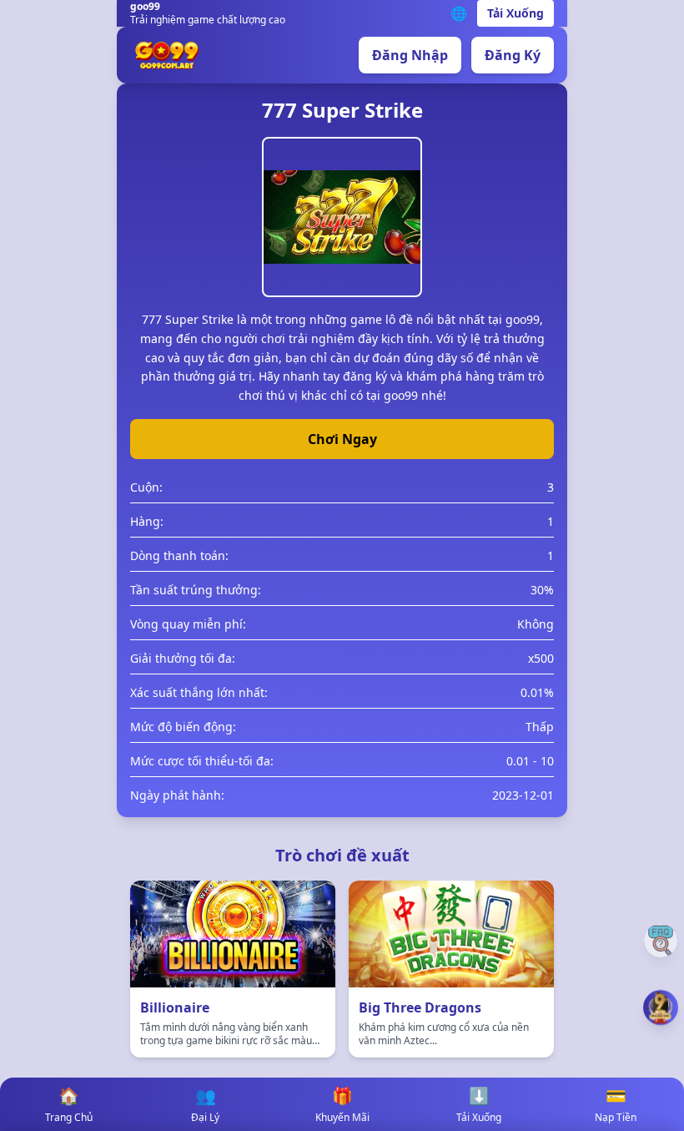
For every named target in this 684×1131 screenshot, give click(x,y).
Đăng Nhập (410, 55)
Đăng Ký (513, 55)
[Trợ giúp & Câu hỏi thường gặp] (660, 940)
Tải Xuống (515, 13)
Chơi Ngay (342, 439)
